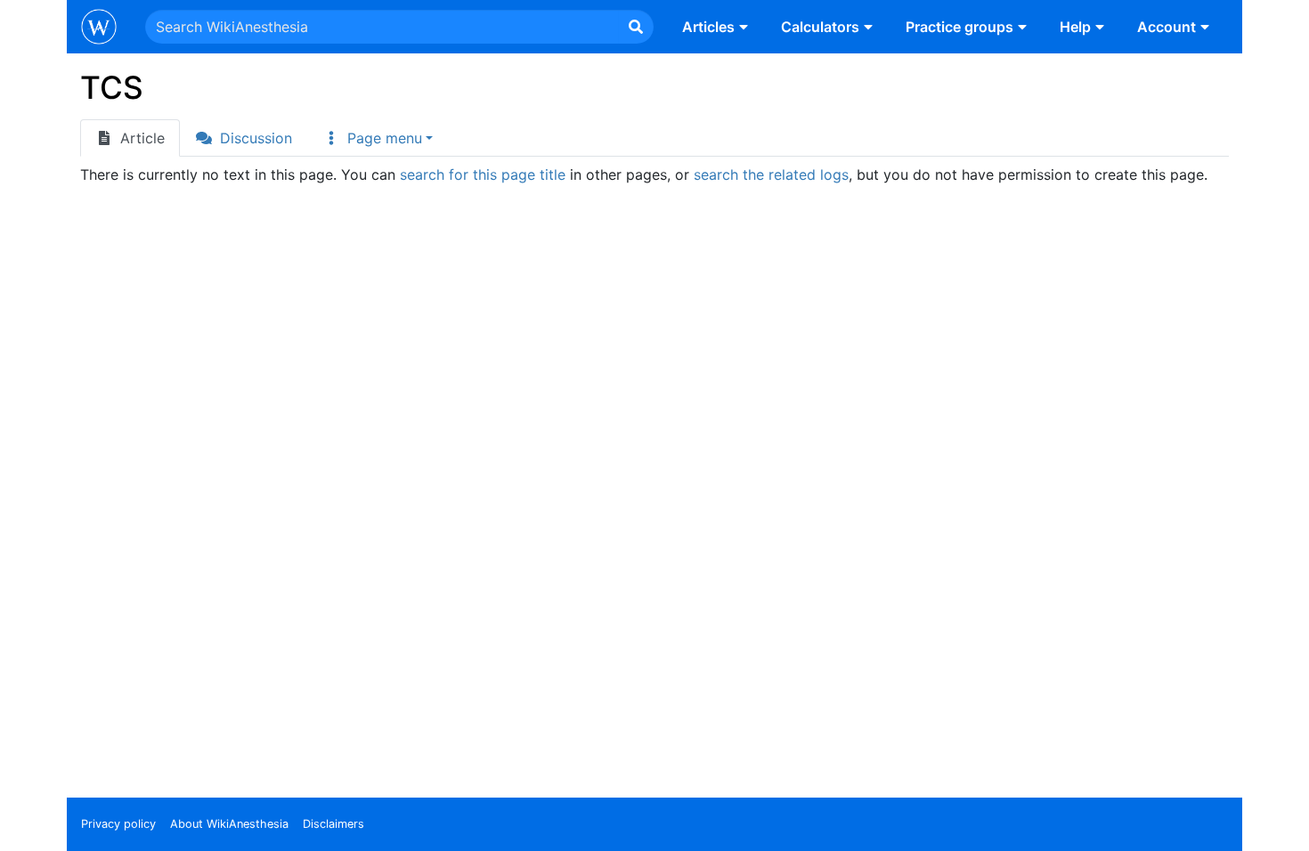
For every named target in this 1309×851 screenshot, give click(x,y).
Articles (708, 27)
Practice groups (959, 27)
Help (1075, 27)
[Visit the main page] (99, 28)
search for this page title (482, 174)
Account (1166, 27)
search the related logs (771, 174)
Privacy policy (118, 824)
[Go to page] (636, 27)
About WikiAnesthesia (229, 824)
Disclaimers (333, 824)
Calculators (820, 27)
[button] (377, 138)
